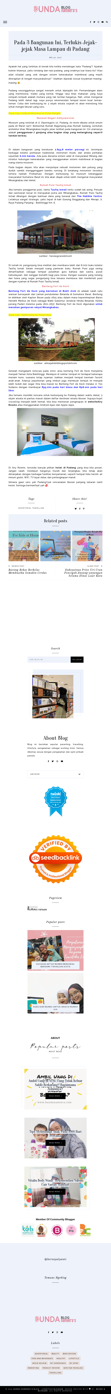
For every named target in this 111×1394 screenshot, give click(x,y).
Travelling (38, 508)
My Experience (58, 1363)
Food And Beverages (42, 1358)
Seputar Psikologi (73, 1368)
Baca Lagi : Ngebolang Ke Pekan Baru (30, 315)
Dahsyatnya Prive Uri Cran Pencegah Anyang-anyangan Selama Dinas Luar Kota (83, 572)
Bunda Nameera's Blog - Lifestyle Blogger (38, 1389)
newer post (18, 566)
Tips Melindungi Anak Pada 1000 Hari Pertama (55, 1134)
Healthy (61, 1358)
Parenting (33, 1368)
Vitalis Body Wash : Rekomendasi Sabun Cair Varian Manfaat (55, 1182)
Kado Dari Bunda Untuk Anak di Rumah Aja (55, 1008)
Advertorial (24, 508)
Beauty (55, 1354)
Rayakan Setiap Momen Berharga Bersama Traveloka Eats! (55, 965)
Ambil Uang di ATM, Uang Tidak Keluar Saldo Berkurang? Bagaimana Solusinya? (55, 1085)
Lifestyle (74, 1358)
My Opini (74, 1363)
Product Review (51, 1368)
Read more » (55, 1096)
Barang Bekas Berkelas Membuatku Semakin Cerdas (28, 571)
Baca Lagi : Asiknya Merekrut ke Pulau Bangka (35, 113)
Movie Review (39, 1363)
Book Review (69, 1354)
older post (93, 566)
